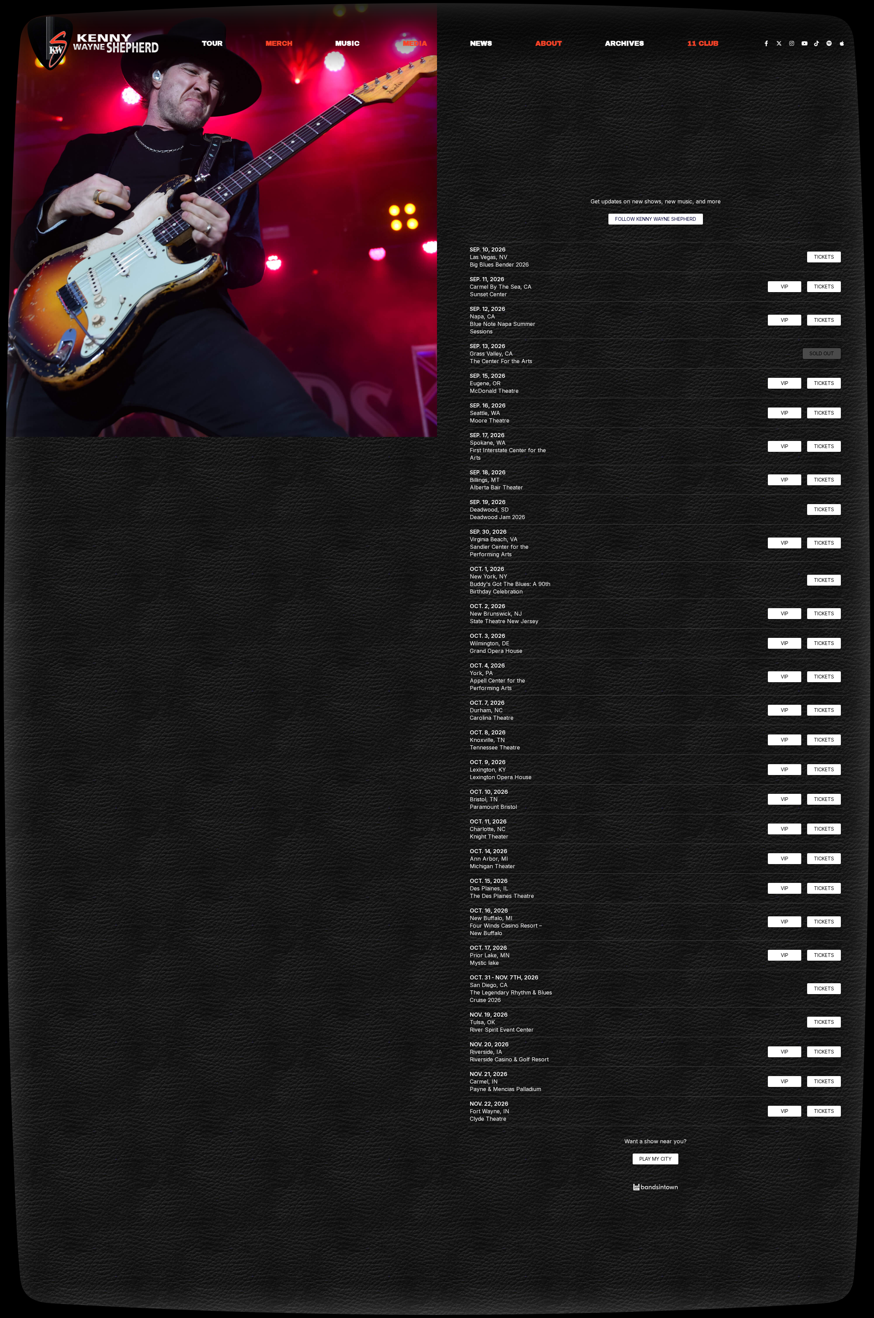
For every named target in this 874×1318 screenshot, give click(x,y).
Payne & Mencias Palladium (505, 1089)
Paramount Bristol (493, 806)
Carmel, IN (484, 1081)
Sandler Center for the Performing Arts (499, 550)
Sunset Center (488, 294)
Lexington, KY (488, 769)
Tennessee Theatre (495, 747)
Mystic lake (484, 962)
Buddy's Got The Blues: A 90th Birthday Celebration (510, 588)
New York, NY (488, 576)
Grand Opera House (496, 650)
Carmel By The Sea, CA (501, 286)
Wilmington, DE (489, 643)
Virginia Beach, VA (494, 539)
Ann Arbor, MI (489, 858)
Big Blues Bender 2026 (499, 264)
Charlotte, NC (487, 829)
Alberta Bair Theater (496, 487)
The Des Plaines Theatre (502, 895)
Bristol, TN (484, 799)
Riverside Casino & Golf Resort (509, 1059)
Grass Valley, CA (491, 353)
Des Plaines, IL (489, 888)
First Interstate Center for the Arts (508, 454)
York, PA (481, 673)
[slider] (218, 218)
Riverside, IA (486, 1051)
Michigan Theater (492, 866)
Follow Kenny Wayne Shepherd (655, 219)
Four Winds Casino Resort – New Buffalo (506, 929)
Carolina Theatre (491, 717)
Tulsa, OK (482, 1022)
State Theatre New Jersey (504, 621)
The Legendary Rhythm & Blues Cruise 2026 (511, 996)
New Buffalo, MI (491, 918)
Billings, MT (485, 479)
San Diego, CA (489, 985)
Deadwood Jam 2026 (497, 517)
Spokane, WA (488, 442)
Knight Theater (489, 836)
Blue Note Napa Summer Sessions (502, 327)
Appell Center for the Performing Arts (497, 684)
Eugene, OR (485, 383)
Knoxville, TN (487, 739)
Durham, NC (486, 710)
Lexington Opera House (501, 777)
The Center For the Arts (501, 361)
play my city (655, 1159)
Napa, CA (482, 316)
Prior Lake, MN (490, 955)
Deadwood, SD (489, 509)
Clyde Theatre (488, 1118)
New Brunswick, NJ (496, 613)
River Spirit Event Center (502, 1029)
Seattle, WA (485, 413)
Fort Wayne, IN (489, 1111)
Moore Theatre (489, 420)
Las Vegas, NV (488, 257)
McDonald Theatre (494, 390)
